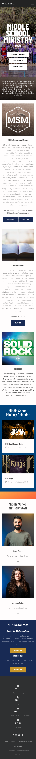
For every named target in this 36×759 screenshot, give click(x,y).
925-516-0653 (18, 704)
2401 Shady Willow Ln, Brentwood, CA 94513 (18, 716)
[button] (32, 3)
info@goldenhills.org (18, 693)
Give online (18, 727)
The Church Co (18, 754)
